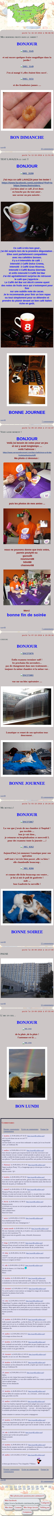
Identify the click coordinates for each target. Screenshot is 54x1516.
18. (3, 1354)
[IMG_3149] (27, 66)
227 (33, 1489)
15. (3, 1319)
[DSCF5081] (27, 675)
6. (3, 1202)
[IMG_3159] (27, 173)
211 (6, 1486)
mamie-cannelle (9, 1228)
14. (3, 1301)
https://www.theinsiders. (27, 185)
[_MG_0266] (27, 868)
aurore (6, 1218)
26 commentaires (47, 1481)
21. (3, 1391)
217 (32, 1486)
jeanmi (7, 1373)
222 (11, 1489)
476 (42, 1489)
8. (3, 1228)
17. (3, 1342)
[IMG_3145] (27, 51)
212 (11, 1486)
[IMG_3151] (27, 79)
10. (3, 1253)
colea (6, 1301)
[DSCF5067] (27, 822)
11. (3, 1265)
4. (3, 1177)
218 (37, 1486)
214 (19, 1486)
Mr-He (6, 1202)
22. (3, 1401)
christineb (8, 1288)
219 (41, 1486)
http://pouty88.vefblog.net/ (36, 1136)
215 (24, 1486)
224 (20, 1489)
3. (3, 1165)
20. (3, 1373)
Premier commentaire (12, 1470)
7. (3, 1218)
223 (15, 1489)
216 (28, 1486)
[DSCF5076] (27, 653)
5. (3, 1189)
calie (6, 1265)
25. (3, 1445)
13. (3, 1288)
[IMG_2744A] (27, 1028)
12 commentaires (47, 1005)
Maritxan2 (7, 1165)
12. (3, 1278)
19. (3, 1362)
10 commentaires (47, 149)
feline (6, 1253)
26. (3, 1455)
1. (3, 1136)
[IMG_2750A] (27, 1042)
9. (3, 1243)
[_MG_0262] (27, 846)
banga (6, 1243)
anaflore (6, 1150)
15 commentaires (47, 943)
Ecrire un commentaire (29, 1129)
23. (3, 1420)
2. (3, 1150)
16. (3, 1334)
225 (24, 1489)
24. (3, 1432)
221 (49, 1486)
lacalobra (6, 1136)
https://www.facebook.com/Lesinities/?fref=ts (27, 182)
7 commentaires (47, 422)
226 (28, 1489)
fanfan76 (6, 1189)
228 (37, 1489)
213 (15, 1486)
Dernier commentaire (11, 1129)
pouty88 (3, 147)
